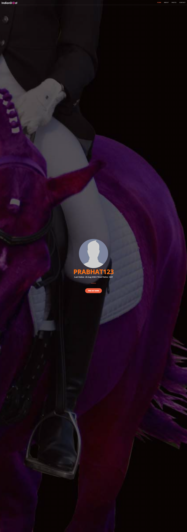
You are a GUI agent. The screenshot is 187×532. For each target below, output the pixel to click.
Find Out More (93, 290)
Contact (182, 2)
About (166, 2)
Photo (174, 2)
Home (159, 2)
